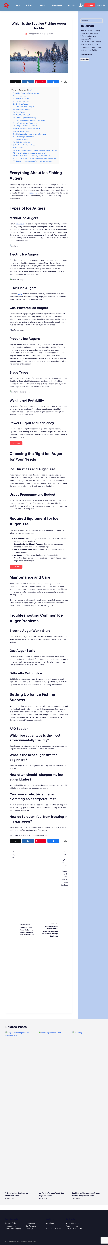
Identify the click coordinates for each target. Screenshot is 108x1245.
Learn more (16, 443)
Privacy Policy (11, 1223)
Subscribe (84, 59)
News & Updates (72, 1223)
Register (89, 5)
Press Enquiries (72, 1226)
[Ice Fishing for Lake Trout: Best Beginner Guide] (54, 1110)
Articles (29, 5)
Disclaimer (50, 1223)
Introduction (30, 1223)
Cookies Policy (11, 1226)
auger (20, 294)
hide (29, 90)
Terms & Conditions (13, 1229)
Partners (32, 1226)
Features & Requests (74, 1229)
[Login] (80, 5)
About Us (71, 5)
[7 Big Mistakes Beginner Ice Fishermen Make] (20, 1110)
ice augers (20, 224)
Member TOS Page (53, 1228)
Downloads (57, 5)
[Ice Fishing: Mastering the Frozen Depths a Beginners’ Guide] (87, 1110)
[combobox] (90, 20)
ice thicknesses (31, 193)
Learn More (16, 567)
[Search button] (100, 20)
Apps (42, 5)
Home (17, 5)
